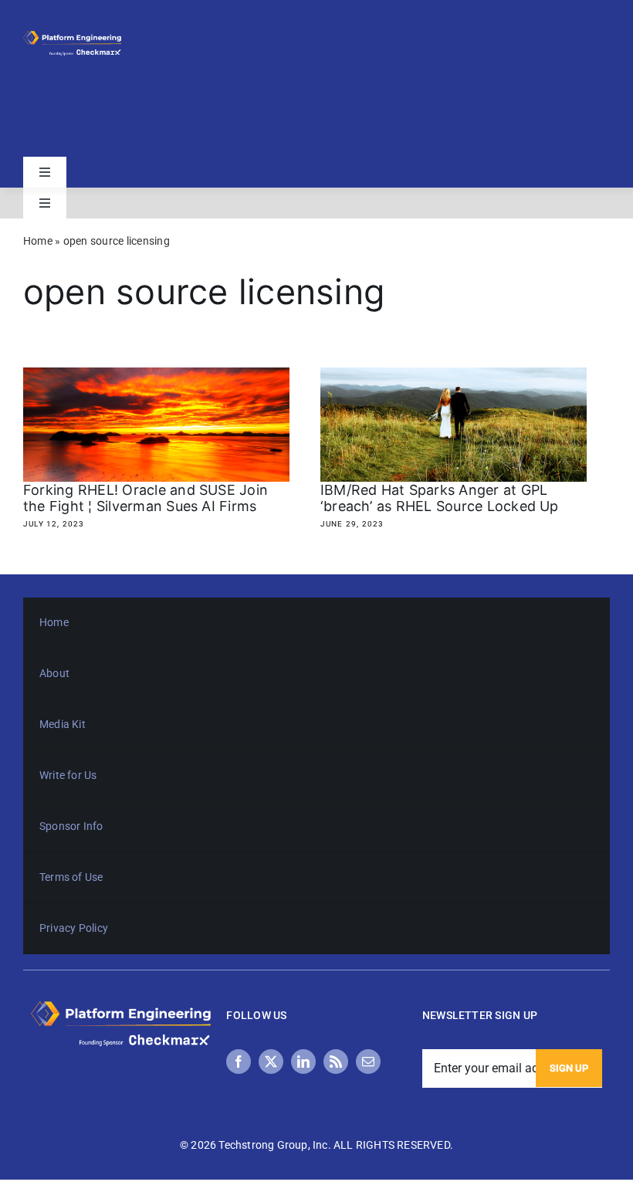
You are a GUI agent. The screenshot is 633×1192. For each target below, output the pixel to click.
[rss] (335, 1061)
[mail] (368, 1061)
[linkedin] (303, 1061)
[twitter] (271, 1061)
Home (37, 241)
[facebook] (238, 1061)
